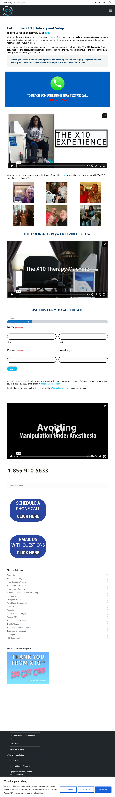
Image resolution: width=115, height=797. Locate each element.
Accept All (103, 789)
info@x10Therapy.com (17, 3)
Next (12, 369)
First (9, 342)
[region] (57, 787)
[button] (57, 431)
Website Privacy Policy (15, 755)
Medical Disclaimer (17, 749)
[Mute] (99, 456)
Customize (68, 789)
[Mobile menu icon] (110, 10)
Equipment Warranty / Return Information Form (21, 773)
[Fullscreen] (104, 456)
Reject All (86, 789)
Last (60, 342)
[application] (57, 431)
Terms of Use (14, 760)
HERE (46, 33)
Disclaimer (14, 744)
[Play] (10, 456)
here (37, 62)
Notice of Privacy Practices (20, 766)
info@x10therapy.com (51, 383)
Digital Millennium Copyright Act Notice (22, 736)
